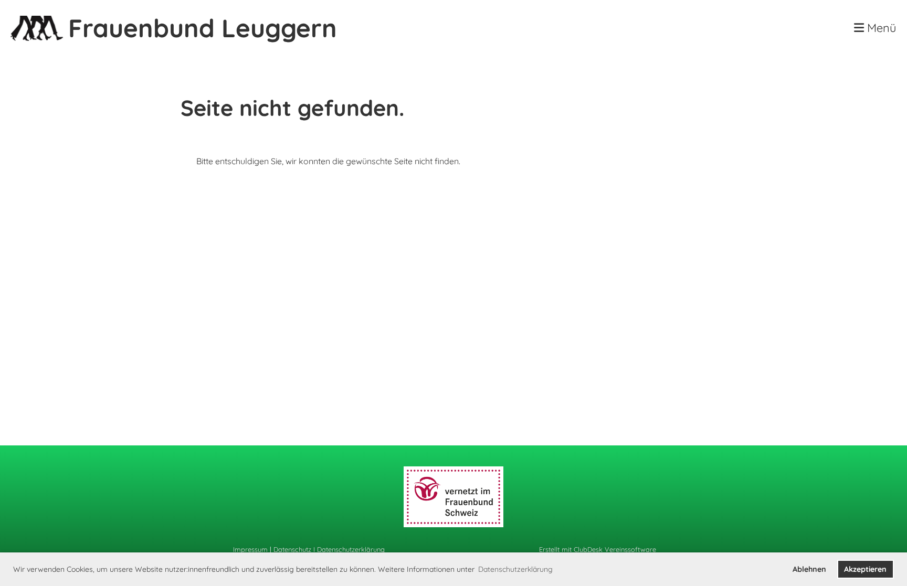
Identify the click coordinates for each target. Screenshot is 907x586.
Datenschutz (292, 549)
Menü (880, 27)
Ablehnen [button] (809, 569)
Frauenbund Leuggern (202, 28)
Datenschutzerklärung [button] (515, 569)
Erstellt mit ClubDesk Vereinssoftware (597, 549)
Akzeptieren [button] (865, 569)
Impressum (250, 549)
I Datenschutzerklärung (348, 549)
